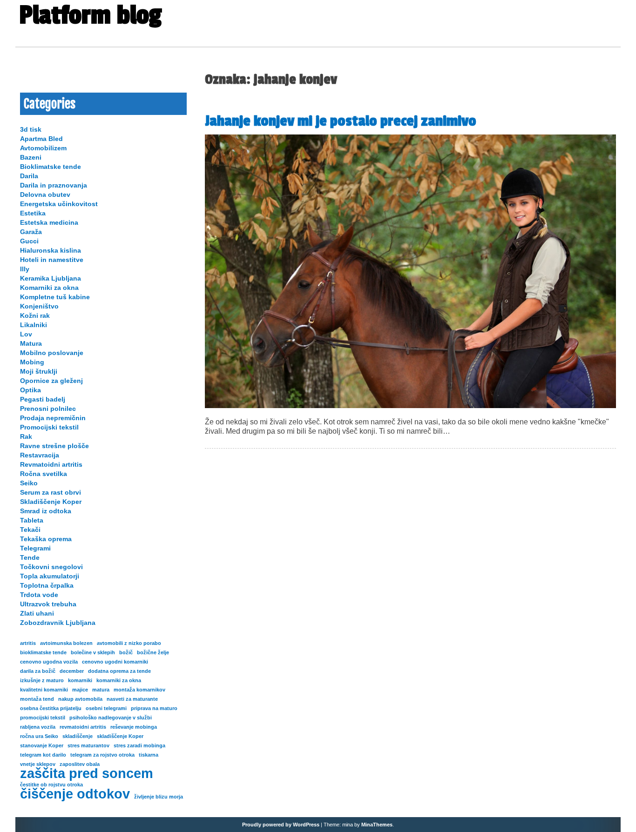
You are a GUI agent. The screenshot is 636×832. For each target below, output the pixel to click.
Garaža (31, 231)
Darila (29, 176)
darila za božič (37, 671)
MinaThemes (376, 824)
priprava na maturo (154, 708)
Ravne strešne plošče (54, 446)
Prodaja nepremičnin (53, 418)
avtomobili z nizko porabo (129, 643)
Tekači (30, 529)
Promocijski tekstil (49, 427)
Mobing (32, 362)
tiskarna (148, 755)
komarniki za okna (118, 680)
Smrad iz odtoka (45, 511)
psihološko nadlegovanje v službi (110, 717)
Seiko (29, 483)
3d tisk (30, 129)
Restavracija (39, 455)
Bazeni (30, 157)
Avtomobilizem (43, 148)
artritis (28, 643)
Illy (24, 269)
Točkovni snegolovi (51, 566)
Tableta (31, 520)
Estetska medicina (49, 222)
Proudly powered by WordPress (280, 824)
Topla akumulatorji (49, 576)
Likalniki (33, 325)
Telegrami (35, 548)
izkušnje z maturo (42, 680)
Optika (30, 390)
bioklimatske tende (43, 652)
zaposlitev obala (80, 764)
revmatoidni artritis (83, 727)
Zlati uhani (37, 613)
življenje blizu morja (158, 796)
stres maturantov (88, 745)
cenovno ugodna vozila (49, 661)
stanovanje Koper (41, 745)
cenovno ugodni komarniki (115, 661)
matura (100, 689)
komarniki (80, 680)
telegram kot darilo (43, 755)
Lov (26, 334)
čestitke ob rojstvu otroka (51, 784)
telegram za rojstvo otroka (102, 755)
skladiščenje (77, 736)
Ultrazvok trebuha (48, 604)
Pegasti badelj (42, 399)
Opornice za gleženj (51, 380)
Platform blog (90, 15)
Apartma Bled (41, 138)
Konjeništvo (39, 306)
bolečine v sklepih (93, 652)
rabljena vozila (37, 727)
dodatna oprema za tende (119, 671)
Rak (26, 436)
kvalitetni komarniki (44, 689)
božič (126, 652)
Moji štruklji (38, 371)
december (72, 671)
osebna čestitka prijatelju (50, 708)
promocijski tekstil (42, 717)
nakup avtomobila (80, 699)
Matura (31, 343)
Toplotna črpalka (47, 585)
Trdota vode (39, 594)
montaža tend (37, 699)
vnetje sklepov (37, 764)
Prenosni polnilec (48, 408)
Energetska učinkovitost (59, 204)
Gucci (29, 241)
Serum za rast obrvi (50, 492)
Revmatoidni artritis (51, 464)
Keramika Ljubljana (50, 278)
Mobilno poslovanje (51, 352)
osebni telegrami (106, 708)
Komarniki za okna (49, 287)
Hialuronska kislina (50, 250)
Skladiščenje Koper (50, 501)
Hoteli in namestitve (51, 259)
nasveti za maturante (132, 699)
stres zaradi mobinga (139, 745)
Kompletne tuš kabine (55, 297)
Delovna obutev (45, 194)
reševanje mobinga (133, 727)
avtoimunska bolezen (66, 643)
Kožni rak (35, 315)
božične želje (153, 652)
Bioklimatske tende (50, 166)
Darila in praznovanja (53, 185)
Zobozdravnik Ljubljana (57, 622)
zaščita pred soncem (86, 773)
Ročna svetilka (43, 473)
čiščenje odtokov (75, 793)
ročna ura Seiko (39, 736)
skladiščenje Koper (120, 736)
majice (80, 689)
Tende (30, 557)
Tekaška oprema (46, 539)
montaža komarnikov (139, 689)
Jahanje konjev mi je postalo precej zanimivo (342, 121)
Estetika (33, 213)
